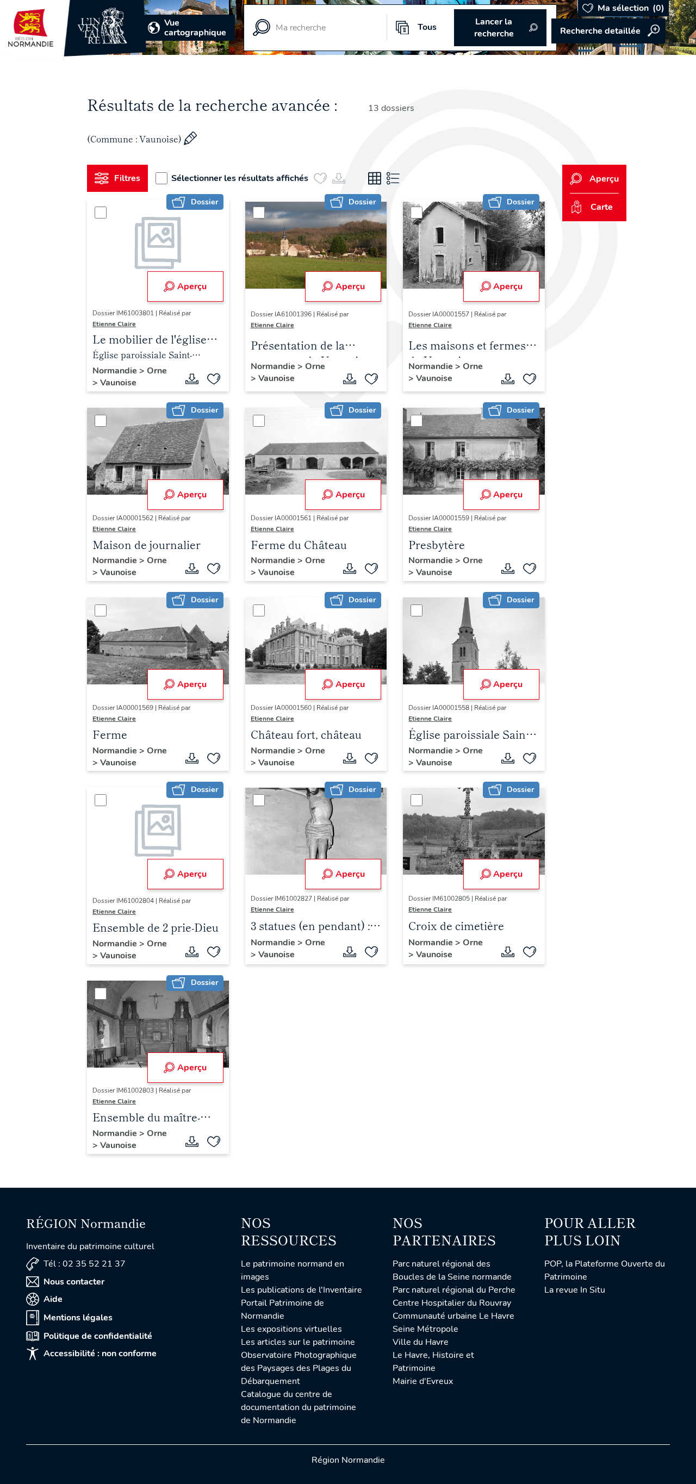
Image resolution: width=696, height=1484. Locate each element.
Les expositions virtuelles (291, 1329)
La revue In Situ (574, 1290)
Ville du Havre (421, 1342)
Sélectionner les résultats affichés (239, 178)
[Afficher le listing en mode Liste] (393, 178)
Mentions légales (78, 1318)
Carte (602, 207)
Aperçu (192, 286)
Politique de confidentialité (98, 1336)
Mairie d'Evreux (423, 1381)
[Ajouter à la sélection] (213, 379)
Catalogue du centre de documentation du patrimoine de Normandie (298, 1407)
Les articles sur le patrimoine (298, 1342)
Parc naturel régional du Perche (454, 1290)
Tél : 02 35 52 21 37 (85, 1264)
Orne (157, 371)
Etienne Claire (114, 324)
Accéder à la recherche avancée (608, 30)
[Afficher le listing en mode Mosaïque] (374, 178)
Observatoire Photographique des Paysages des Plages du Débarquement (299, 1368)
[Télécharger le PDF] (191, 379)
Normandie (115, 371)
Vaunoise (118, 383)
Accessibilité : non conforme (100, 1354)
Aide (53, 1299)
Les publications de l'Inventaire (301, 1290)
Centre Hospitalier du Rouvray (452, 1303)
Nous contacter (74, 1282)
